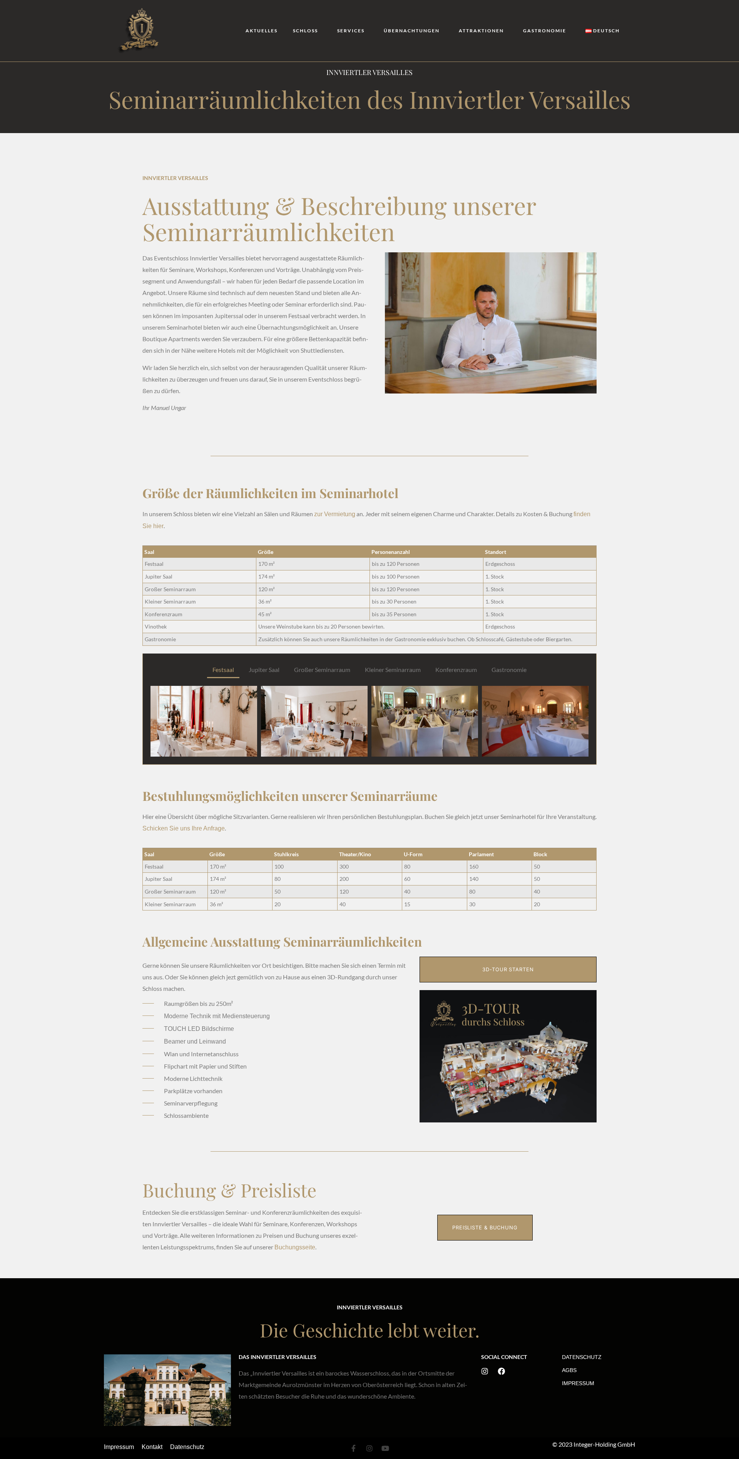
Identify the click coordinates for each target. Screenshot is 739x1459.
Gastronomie (544, 30)
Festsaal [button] (223, 669)
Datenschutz (582, 1357)
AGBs (569, 1370)
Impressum (578, 1383)
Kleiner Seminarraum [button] (393, 669)
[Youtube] (385, 1448)
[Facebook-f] (354, 1448)
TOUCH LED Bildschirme (199, 1028)
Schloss (305, 30)
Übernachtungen (412, 30)
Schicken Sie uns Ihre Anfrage (183, 828)
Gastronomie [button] (509, 669)
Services (350, 30)
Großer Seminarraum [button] (322, 669)
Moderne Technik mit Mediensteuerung (217, 1016)
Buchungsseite (294, 1247)
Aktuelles (262, 30)
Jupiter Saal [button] (264, 669)
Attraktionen (481, 30)
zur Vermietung (334, 514)
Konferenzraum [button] (456, 669)
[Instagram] (484, 1371)
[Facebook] (501, 1371)
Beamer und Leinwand (195, 1041)
